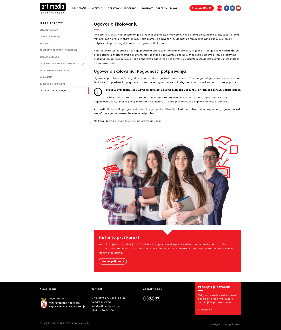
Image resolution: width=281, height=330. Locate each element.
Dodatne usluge (49, 57)
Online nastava (49, 30)
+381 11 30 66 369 (102, 310)
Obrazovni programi (122, 8)
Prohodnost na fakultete (55, 70)
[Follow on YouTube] (238, 8)
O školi (97, 8)
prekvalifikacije (165, 109)
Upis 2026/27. (79, 8)
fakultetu (130, 120)
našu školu (111, 34)
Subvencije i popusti (52, 84)
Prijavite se (205, 309)
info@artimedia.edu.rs (105, 306)
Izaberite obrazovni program (58, 50)
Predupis (45, 43)
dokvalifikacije (144, 109)
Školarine (46, 77)
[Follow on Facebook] (226, 8)
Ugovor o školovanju (53, 90)
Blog (173, 8)
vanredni (187, 97)
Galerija (161, 8)
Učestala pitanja (50, 36)
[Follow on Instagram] (232, 8)
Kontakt (147, 8)
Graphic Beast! (233, 324)
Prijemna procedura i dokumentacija (62, 63)
